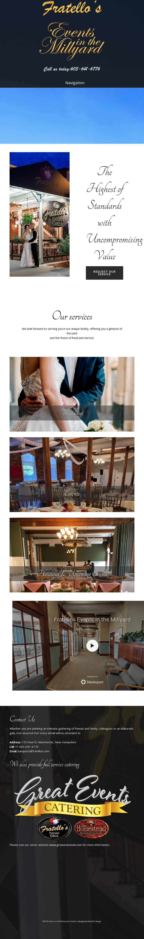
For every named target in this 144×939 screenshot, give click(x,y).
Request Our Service (104, 273)
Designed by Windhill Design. (89, 921)
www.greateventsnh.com (65, 845)
